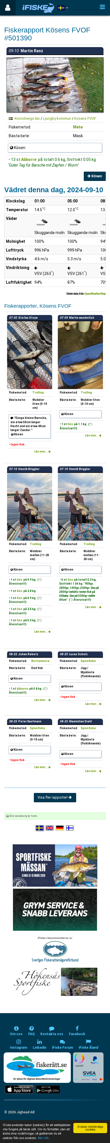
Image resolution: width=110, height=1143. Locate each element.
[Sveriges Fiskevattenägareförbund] (55, 948)
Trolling (38, 392)
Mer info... (44, 1138)
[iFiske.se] (38, 8)
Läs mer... (41, 451)
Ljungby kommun (57, 118)
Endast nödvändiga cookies (90, 1127)
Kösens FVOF (85, 118)
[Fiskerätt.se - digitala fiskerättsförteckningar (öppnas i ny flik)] (37, 1067)
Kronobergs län (27, 118)
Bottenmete (40, 661)
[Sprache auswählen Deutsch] (60, 828)
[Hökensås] (55, 981)
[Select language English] (50, 828)
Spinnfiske (88, 661)
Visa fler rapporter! (53, 797)
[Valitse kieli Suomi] (70, 828)
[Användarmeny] (8, 8)
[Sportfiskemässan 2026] (55, 865)
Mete (78, 127)
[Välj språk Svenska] (40, 828)
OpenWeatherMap (95, 293)
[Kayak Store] (55, 909)
